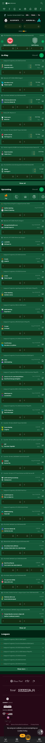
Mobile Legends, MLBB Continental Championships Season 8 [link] (21, 147)
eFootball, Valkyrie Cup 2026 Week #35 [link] (14, 575)
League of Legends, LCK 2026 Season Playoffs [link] (16, 647)
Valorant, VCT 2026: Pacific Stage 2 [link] (13, 221)
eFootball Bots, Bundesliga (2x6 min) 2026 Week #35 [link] (18, 165)
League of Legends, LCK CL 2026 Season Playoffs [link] (17, 652)
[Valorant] (34, 196)
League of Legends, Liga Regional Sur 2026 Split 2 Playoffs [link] (20, 288)
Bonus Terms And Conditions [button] (19, 724)
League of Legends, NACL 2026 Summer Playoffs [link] (17, 389)
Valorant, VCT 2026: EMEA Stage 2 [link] (13, 78)
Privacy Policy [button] (35, 724)
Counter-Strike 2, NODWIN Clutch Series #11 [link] (16, 457)
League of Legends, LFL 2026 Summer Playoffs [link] (17, 339)
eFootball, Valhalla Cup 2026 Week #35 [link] (14, 95)
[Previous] (2, 41)
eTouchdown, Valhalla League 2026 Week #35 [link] (16, 610)
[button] (22, 21)
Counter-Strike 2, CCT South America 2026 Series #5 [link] (18, 473)
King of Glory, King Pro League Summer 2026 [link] (16, 204)
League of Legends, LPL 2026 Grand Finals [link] (15, 507)
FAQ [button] (7, 724)
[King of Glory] (25, 196)
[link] (11, 3)
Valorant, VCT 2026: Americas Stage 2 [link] (14, 238)
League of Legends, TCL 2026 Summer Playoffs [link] (17, 406)
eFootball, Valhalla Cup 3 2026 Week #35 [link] (15, 559)
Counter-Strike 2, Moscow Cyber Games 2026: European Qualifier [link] (22, 440)
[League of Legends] (16, 196)
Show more (21, 669)
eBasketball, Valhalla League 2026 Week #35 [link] (16, 541)
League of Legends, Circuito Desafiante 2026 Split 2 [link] (18, 355)
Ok (22, 735)
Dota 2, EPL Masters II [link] (9, 113)
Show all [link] (35, 55)
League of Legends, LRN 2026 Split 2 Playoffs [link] (16, 322)
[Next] (43, 41)
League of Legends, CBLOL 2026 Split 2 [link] (14, 305)
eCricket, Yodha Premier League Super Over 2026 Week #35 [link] (21, 592)
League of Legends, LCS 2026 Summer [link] (14, 271)
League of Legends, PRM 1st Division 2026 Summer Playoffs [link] (20, 372)
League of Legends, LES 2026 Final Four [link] (14, 490)
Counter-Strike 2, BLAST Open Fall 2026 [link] (18, 15)
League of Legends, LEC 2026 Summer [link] (14, 61)
